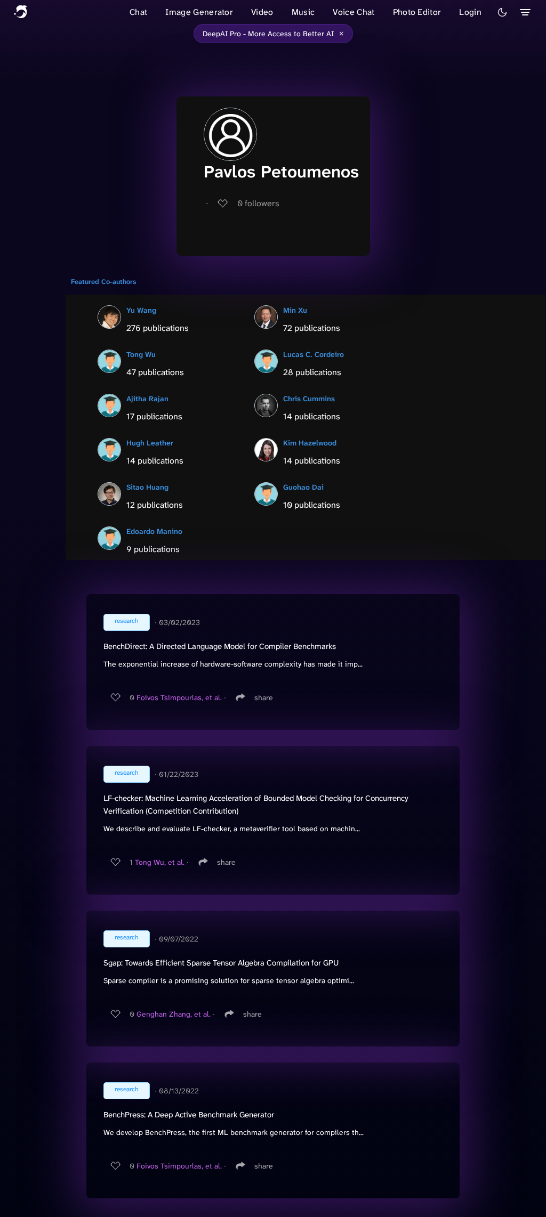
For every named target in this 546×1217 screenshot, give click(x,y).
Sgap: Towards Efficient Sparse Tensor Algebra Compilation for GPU (221, 963)
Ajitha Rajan (147, 398)
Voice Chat (353, 12)
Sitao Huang (147, 487)
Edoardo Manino (154, 531)
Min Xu (295, 310)
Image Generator (199, 12)
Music (303, 12)
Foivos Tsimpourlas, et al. (179, 697)
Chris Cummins (309, 398)
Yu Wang (141, 310)
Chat (138, 12)
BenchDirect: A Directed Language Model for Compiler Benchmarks (219, 646)
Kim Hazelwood (309, 443)
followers (258, 203)
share (263, 697)
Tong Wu (141, 354)
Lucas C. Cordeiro (313, 354)
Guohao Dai (303, 487)
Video (262, 12)
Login (470, 12)
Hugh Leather (149, 443)
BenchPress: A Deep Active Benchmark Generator (188, 1114)
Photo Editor (417, 12)
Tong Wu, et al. (159, 862)
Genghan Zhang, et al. (173, 1014)
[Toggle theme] (502, 12)
